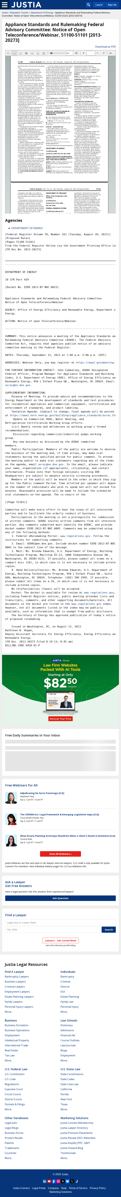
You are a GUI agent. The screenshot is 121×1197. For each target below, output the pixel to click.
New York (66, 1099)
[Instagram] (58, 1181)
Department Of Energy (42, 12)
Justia (5, 12)
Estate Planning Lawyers (19, 996)
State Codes (67, 1079)
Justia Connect (21, 1188)
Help (63, 1188)
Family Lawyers (14, 1001)
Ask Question (60, 898)
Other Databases (16, 1118)
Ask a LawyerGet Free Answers (18, 884)
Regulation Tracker (19, 12)
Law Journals (68, 1045)
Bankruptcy (67, 976)
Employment (12, 1035)
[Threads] (63, 1181)
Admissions (67, 1030)
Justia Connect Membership (76, 1123)
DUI (62, 991)
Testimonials (68, 1153)
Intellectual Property (17, 1040)
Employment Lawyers (17, 991)
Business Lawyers (15, 981)
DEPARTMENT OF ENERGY (27, 228)
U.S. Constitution (14, 1074)
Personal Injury (69, 1006)
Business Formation (16, 1025)
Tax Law (9, 1055)
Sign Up (112, 4)
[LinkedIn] (44, 1181)
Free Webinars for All (21, 785)
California (66, 1089)
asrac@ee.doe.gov (17, 385)
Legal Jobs (11, 1123)
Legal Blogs (12, 1128)
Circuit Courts (13, 1094)
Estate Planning (69, 996)
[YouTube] (49, 1181)
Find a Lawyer (15, 915)
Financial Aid (67, 1035)
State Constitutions (71, 1074)
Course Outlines (70, 1040)
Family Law (66, 1001)
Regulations (12, 1084)
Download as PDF (105, 46)
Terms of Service (78, 1188)
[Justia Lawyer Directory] (76, 1181)
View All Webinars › (60, 853)
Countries (10, 1153)
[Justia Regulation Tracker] (26, 5)
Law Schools (68, 1020)
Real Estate (11, 1050)
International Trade (16, 1045)
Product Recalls (14, 1138)
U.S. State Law (70, 1069)
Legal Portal (39, 1188)
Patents (9, 1143)
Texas (64, 1104)
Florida (64, 1094)
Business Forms (14, 1133)
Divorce (64, 986)
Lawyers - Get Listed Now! (60, 940)
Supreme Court (14, 1089)
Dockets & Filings (15, 1104)
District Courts (13, 1099)
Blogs (63, 1050)
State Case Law (69, 1084)
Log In (99, 4)
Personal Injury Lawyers (19, 1006)
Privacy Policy (98, 1188)
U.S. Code (10, 1079)
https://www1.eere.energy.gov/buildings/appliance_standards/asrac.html (64, 415)
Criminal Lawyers (15, 986)
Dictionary (66, 1025)
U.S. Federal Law (16, 1069)
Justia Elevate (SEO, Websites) (77, 1138)
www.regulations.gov (75, 536)
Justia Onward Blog (71, 1148)
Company (53, 1188)
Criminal (65, 981)
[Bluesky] (67, 1181)
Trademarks (12, 1148)
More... (9, 1011)
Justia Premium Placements (76, 1133)
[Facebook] (54, 1181)
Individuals (67, 972)
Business (11, 1020)
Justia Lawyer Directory (74, 1128)
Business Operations (17, 1030)
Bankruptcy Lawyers (17, 976)
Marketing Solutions (74, 1118)
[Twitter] (72, 1181)
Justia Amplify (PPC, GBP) (75, 1143)
